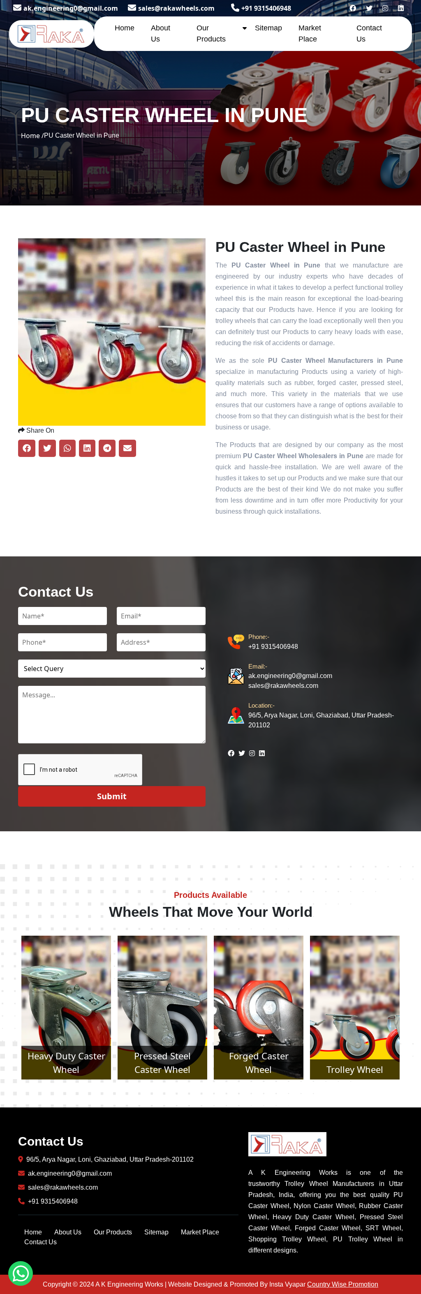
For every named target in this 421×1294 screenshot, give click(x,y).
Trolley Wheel (258, 1069)
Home (124, 28)
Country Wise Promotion (342, 1284)
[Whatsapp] (20, 1273)
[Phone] (238, 642)
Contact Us (40, 1242)
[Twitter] (369, 8)
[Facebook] (352, 8)
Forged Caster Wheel (162, 1062)
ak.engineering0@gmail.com (70, 8)
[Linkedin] (401, 8)
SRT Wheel (355, 1069)
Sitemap (268, 28)
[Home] (51, 32)
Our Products (113, 1232)
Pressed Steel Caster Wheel (66, 1062)
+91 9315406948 (266, 8)
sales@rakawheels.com (176, 8)
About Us (67, 1232)
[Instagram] (385, 8)
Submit (112, 796)
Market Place (200, 1232)
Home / (32, 135)
